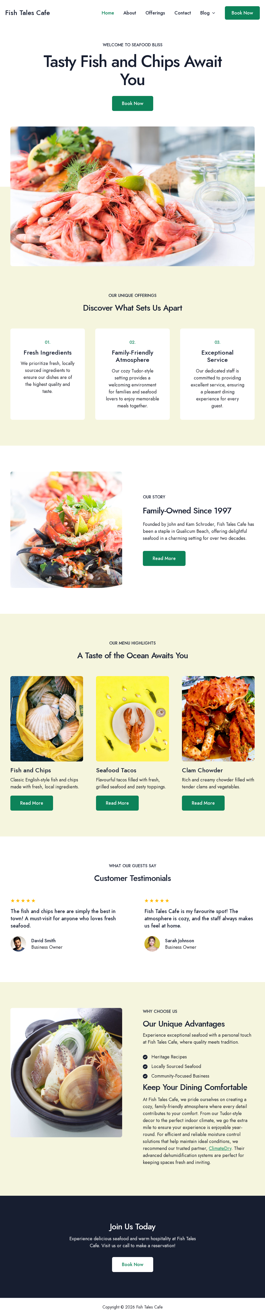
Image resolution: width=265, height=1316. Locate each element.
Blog (205, 13)
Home (108, 13)
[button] (212, 13)
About (129, 13)
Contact (182, 13)
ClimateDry (220, 1148)
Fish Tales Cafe (27, 13)
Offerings (155, 13)
